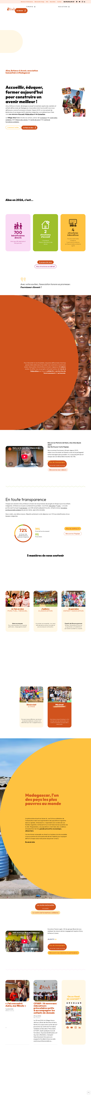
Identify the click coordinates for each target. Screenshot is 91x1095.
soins (59, 506)
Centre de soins (35, 120)
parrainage (23, 508)
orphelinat (43, 118)
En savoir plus (30, 842)
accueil (21, 114)
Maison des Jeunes (22, 120)
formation (41, 114)
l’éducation (34, 371)
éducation (29, 114)
